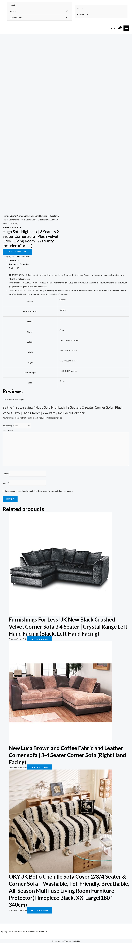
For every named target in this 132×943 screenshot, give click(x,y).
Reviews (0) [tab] (14, 268)
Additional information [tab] (19, 264)
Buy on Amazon (17, 251)
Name (6, 473)
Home (12, 5)
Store (13, 11)
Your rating (8, 425)
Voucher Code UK (72, 941)
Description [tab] (14, 260)
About (80, 8)
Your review (8, 430)
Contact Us (16, 18)
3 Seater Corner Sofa (19, 216)
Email (6, 483)
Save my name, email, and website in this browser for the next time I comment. (39, 491)
